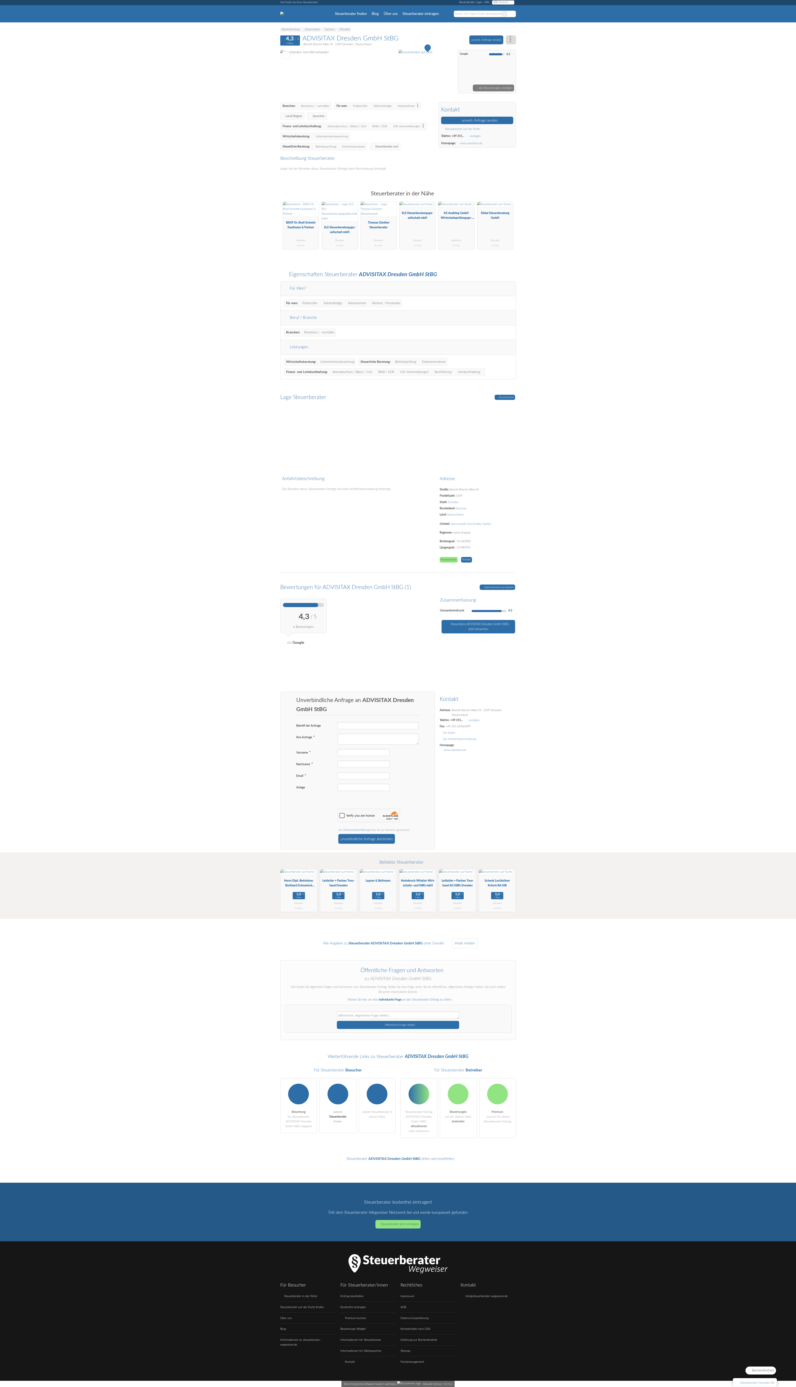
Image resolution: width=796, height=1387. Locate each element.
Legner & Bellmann (378, 880)
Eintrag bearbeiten (352, 1296)
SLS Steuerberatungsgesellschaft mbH (340, 230)
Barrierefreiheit (762, 1370)
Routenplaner (506, 397)
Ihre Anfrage (304, 737)
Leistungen (298, 347)
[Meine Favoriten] (447, 14)
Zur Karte (449, 732)
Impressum (407, 1296)
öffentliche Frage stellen (399, 1024)
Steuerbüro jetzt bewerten (479, 627)
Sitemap (405, 1350)
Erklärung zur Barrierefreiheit (418, 1339)
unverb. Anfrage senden (486, 39)
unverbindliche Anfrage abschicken (367, 839)
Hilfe (486, 2)
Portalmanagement (412, 1361)
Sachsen (461, 508)
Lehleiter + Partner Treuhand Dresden (338, 883)
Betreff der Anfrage (308, 725)
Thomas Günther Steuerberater (379, 225)
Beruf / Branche (303, 318)
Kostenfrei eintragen (353, 1307)
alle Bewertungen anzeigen (495, 88)
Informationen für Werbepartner (360, 1350)
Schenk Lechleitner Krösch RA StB (497, 883)
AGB (403, 1307)
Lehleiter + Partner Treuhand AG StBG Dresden (458, 883)
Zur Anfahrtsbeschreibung (459, 739)
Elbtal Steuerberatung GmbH (495, 215)
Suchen (512, 14)
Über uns (391, 14)
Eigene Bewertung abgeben (499, 587)
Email (300, 775)
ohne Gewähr (434, 943)
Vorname (302, 752)
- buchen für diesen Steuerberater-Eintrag (497, 1116)
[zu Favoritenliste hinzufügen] (286, 55)
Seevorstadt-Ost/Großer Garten (471, 523)
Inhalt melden (465, 943)
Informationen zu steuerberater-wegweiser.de (300, 1342)
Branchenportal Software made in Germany (369, 1384)
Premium (507, 197)
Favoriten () (757, 1382)
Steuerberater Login (470, 2)
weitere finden (338, 1116)
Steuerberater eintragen (421, 14)
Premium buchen (355, 1318)
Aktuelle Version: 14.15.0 (437, 1384)
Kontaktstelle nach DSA (415, 1328)
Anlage (300, 787)
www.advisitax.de (471, 143)
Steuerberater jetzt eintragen (400, 1224)
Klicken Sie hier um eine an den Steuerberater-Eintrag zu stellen (399, 999)
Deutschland (455, 514)
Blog (375, 14)
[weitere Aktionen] (511, 39)
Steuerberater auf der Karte (462, 129)
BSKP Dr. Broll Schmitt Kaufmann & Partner (300, 225)
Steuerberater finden (351, 14)
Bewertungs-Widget (353, 1328)
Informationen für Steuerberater (360, 1339)
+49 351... (458, 136)
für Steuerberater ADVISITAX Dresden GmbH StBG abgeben (298, 1119)
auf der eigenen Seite (458, 1116)
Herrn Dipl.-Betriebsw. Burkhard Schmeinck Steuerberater (298, 884)
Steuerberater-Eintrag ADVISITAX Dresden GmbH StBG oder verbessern (418, 1121)
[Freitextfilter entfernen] (504, 14)
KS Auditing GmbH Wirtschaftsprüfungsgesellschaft (456, 216)
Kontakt (466, 559)
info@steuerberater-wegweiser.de (486, 1296)
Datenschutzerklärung (356, 829)
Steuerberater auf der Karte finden (302, 1307)
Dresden (453, 502)
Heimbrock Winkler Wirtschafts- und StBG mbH (418, 883)
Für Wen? (297, 288)
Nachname (303, 764)
